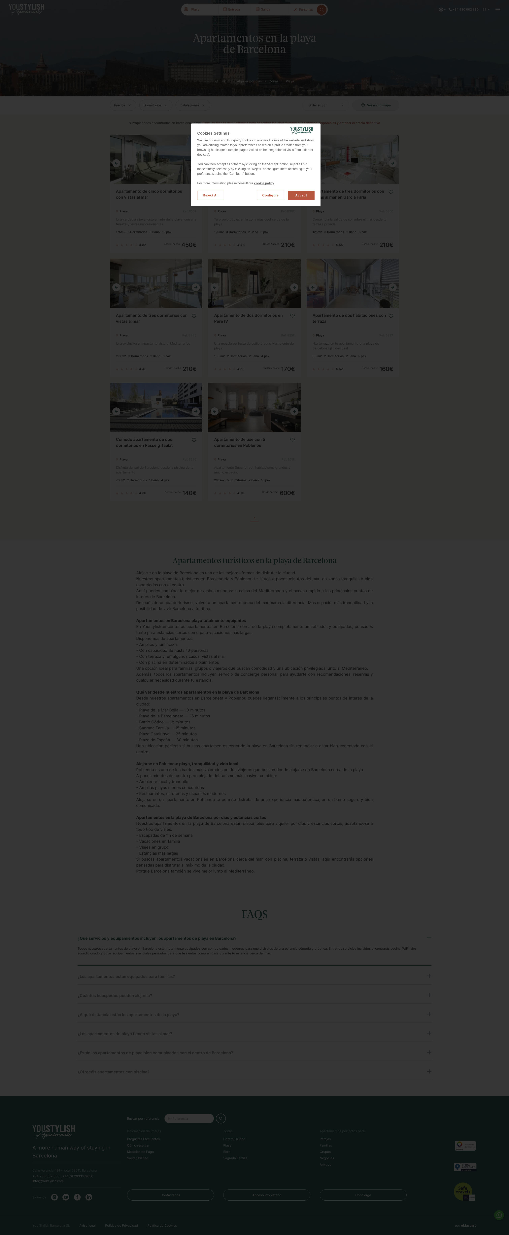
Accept (301, 195)
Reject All (211, 195)
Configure (270, 195)
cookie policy (264, 183)
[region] (256, 164)
